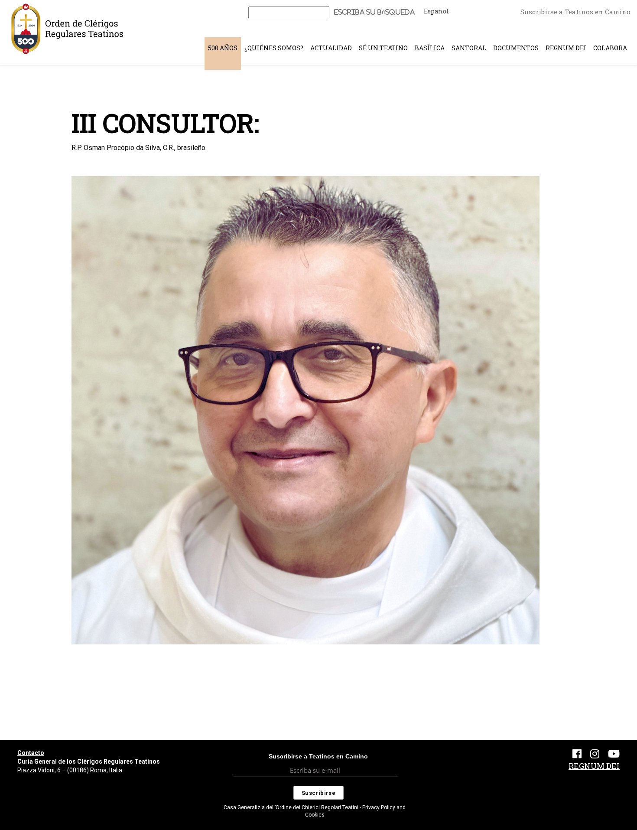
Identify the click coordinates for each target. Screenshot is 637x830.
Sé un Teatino (383, 48)
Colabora (610, 48)
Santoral (469, 48)
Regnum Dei (566, 48)
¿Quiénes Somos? (273, 48)
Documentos (516, 48)
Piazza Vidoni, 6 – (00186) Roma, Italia (69, 770)
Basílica (430, 48)
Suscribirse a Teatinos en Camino (575, 11)
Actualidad (331, 48)
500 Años (222, 48)
